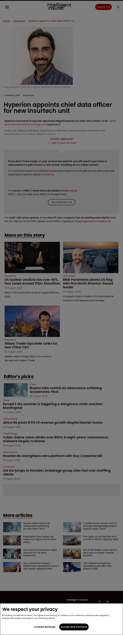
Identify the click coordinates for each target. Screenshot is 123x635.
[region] (61, 619)
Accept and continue (74, 626)
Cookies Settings (45, 626)
